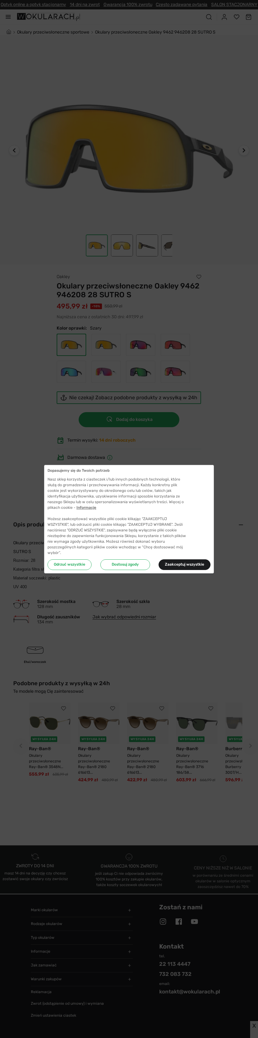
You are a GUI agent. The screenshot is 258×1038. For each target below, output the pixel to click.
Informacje (86, 507)
